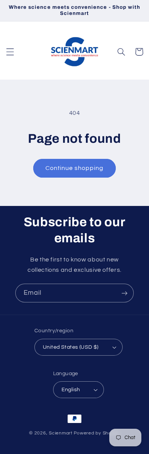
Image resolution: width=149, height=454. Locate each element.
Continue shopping (74, 168)
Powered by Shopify (97, 433)
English (71, 389)
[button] (10, 51)
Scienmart (61, 433)
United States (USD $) (71, 347)
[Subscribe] (124, 293)
